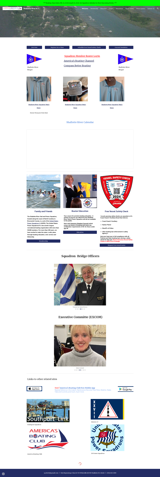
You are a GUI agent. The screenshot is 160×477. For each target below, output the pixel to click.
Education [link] (103, 8)
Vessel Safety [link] (129, 8)
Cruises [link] (111, 8)
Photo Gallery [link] (140, 8)
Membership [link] (94, 8)
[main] (34, 68)
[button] (158, 8)
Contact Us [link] (151, 8)
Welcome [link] (85, 8)
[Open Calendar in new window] (130, 131)
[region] (80, 3)
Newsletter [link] (119, 8)
